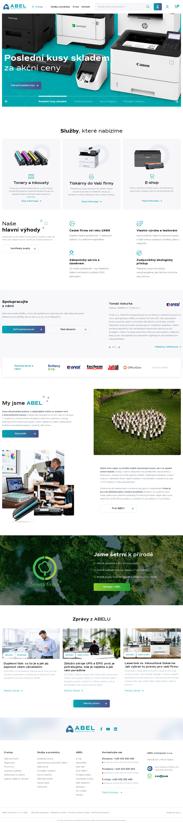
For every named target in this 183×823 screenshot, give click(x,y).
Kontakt (86, 6)
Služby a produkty (60, 6)
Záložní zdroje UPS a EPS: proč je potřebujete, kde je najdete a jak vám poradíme (89, 667)
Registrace (9, 762)
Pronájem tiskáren (133, 101)
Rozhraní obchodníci (100, 812)
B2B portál (42, 766)
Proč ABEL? (118, 508)
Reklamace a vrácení (14, 774)
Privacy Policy (101, 820)
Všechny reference (166, 347)
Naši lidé (80, 766)
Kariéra (79, 795)
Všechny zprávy (91, 703)
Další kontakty (110, 792)
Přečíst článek (12, 690)
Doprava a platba (12, 770)
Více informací (29, 201)
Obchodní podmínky (40, 812)
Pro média (81, 790)
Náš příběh (20, 434)
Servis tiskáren (108, 101)
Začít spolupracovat (23, 329)
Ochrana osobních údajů (78, 812)
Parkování (42, 786)
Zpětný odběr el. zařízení (16, 778)
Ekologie (80, 786)
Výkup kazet (43, 782)
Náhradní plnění (45, 778)
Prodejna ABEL (83, 774)
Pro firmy (9, 766)
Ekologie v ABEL (112, 587)
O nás (76, 6)
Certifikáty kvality (20, 249)
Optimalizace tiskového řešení (52, 762)
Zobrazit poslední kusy (23, 85)
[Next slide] (177, 101)
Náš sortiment (11, 758)
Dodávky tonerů (83, 101)
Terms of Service (115, 820)
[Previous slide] (6, 101)
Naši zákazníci (67, 329)
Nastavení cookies (58, 812)
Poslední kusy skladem (53, 101)
